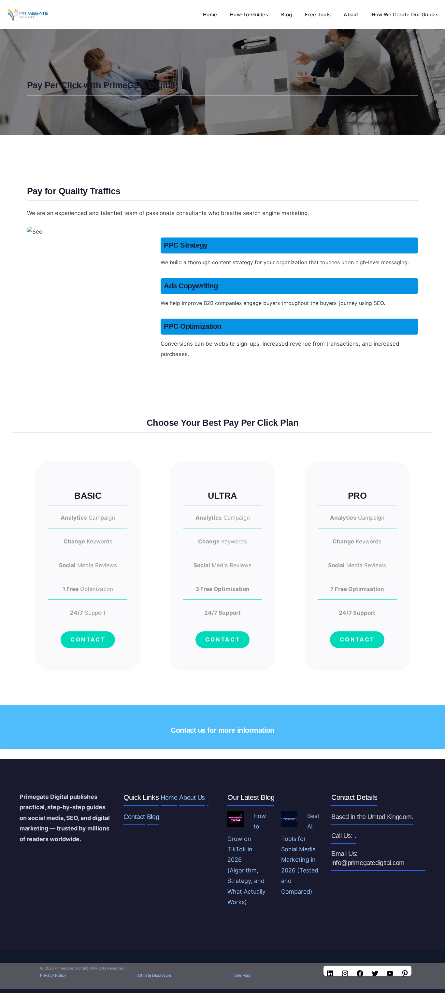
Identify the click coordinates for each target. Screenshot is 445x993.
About (351, 14)
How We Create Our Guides (405, 14)
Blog (286, 14)
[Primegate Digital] (26, 14)
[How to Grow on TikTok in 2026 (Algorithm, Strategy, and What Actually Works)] (235, 821)
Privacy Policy (53, 975)
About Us (192, 797)
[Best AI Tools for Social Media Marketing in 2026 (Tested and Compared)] (289, 821)
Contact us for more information (222, 730)
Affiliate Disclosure (154, 975)
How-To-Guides (249, 14)
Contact (134, 816)
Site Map (242, 975)
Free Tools (318, 14)
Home (210, 14)
